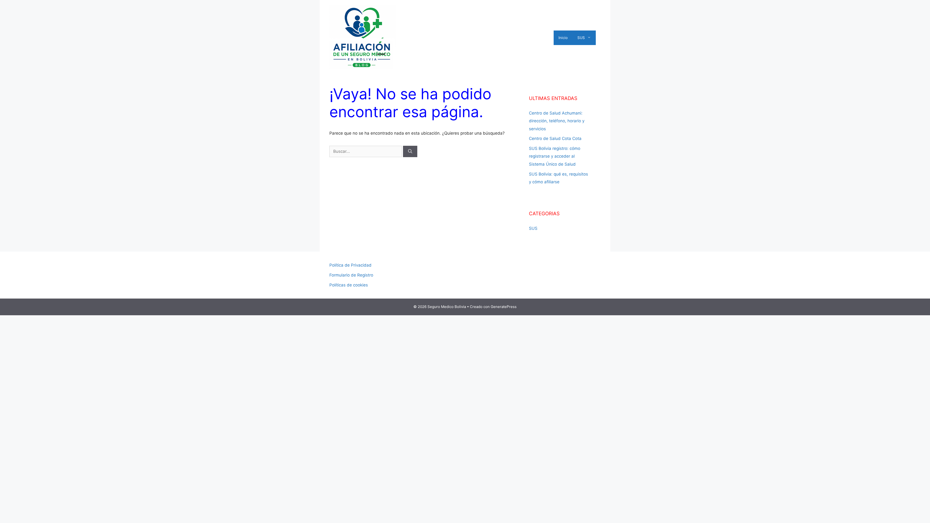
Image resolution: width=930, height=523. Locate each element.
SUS (581, 37)
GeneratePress (504, 306)
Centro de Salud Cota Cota (555, 138)
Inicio (563, 37)
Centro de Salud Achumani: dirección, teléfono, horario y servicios (556, 121)
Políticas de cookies (348, 285)
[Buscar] (410, 151)
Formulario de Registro (351, 275)
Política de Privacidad (350, 265)
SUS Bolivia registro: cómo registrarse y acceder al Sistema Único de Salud (554, 156)
